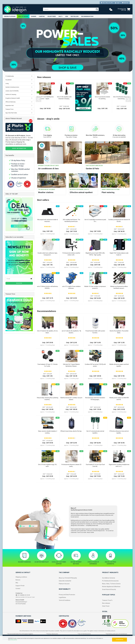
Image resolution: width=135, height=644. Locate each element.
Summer (33, 16)
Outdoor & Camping (10, 94)
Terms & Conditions (64, 600)
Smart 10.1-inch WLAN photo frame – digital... (45, 97)
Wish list (125, 2)
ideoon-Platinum (9, 16)
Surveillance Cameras (108, 578)
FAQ (17, 582)
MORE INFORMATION (19, 148)
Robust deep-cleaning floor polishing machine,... (47, 398)
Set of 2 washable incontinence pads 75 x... (95, 220)
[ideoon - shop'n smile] (22, 9)
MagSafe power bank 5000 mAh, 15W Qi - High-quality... (95, 254)
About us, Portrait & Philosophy (68, 578)
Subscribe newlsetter (65, 581)
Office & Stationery (10, 102)
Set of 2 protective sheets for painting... (102, 97)
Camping (42, 16)
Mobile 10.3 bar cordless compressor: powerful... (95, 287)
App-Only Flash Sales (11, 113)
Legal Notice (62, 597)
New (66, 16)
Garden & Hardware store (12, 87)
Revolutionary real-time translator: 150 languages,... (95, 398)
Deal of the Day (23, 16)
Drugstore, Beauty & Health (12, 98)
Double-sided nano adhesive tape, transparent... (47, 254)
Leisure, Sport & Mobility (12, 91)
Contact (18, 588)
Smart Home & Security (109, 589)
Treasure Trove (9, 109)
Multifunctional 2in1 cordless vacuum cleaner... (71, 398)
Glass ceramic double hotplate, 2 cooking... (47, 432)
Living (7, 83)
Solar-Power (105, 606)
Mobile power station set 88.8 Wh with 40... (119, 398)
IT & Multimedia (9, 76)
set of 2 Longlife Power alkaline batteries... (71, 287)
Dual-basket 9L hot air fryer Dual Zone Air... (95, 465)
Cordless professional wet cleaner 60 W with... (119, 220)
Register (19, 283)
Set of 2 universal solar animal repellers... (95, 432)
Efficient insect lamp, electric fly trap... (71, 431)
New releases (106, 603)
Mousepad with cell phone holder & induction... (47, 220)
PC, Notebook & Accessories (110, 581)
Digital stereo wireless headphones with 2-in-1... (119, 465)
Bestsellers (74, 16)
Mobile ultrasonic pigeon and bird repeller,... (119, 365)
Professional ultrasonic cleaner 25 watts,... (71, 465)
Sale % (60, 16)
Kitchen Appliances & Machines (111, 586)
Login (117, 2)
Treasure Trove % (107, 600)
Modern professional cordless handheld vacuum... (119, 287)
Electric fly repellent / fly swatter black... (119, 331)
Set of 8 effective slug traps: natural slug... (121, 97)
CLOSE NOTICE (119, 639)
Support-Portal (20, 585)
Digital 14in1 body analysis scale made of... (119, 254)
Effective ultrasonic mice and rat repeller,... (119, 432)
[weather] (110, 9)
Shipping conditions (21, 577)
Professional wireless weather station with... (71, 254)
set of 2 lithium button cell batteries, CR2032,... (47, 287)
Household (8, 79)
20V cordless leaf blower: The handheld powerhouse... (71, 220)
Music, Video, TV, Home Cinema (111, 583)
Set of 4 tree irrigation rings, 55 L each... (47, 465)
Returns (18, 580)
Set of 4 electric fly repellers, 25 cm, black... (47, 331)
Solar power (52, 16)
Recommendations (87, 16)
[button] (38, 99)
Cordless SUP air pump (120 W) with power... (95, 365)
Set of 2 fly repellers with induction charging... (64, 97)
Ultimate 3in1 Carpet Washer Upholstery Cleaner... (71, 365)
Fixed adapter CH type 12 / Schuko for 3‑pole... (48, 365)
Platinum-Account (64, 583)
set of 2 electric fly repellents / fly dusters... (71, 331)
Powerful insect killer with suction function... (95, 331)
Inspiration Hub (9, 105)
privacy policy (13, 639)
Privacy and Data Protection (67, 594)
